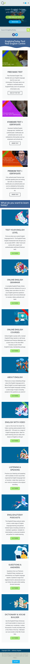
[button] (13, 34)
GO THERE (15, 253)
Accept (16, 661)
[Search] (28, 30)
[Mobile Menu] (28, 3)
